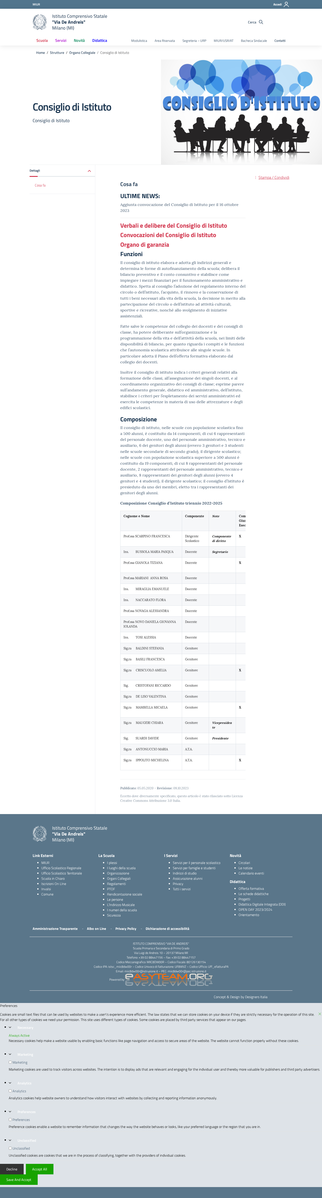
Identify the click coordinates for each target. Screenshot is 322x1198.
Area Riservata (165, 40)
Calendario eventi (251, 873)
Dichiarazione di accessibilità (167, 928)
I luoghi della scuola (121, 868)
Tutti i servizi (182, 889)
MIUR (45, 862)
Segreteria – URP (194, 40)
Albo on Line (96, 928)
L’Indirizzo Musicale (121, 904)
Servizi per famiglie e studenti (194, 868)
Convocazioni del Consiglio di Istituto (168, 234)
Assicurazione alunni (187, 878)
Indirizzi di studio (184, 873)
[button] (62, 171)
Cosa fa (40, 185)
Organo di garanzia (144, 244)
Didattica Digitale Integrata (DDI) (262, 904)
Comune (47, 894)
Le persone (115, 899)
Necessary (25, 1027)
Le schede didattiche (254, 893)
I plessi (112, 862)
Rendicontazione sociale (124, 894)
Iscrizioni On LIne (53, 883)
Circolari (244, 862)
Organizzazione (118, 873)
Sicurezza (114, 915)
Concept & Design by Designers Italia (240, 996)
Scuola (42, 40)
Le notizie (246, 868)
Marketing (25, 1054)
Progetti (244, 899)
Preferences (27, 1111)
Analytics (25, 1083)
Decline (11, 1169)
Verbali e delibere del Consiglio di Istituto (173, 225)
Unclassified (27, 1140)
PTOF (111, 889)
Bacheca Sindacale (254, 40)
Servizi (60, 40)
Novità (79, 40)
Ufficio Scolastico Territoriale (61, 873)
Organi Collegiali (119, 878)
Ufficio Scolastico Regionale (61, 868)
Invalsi (46, 889)
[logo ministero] (40, 22)
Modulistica (139, 40)
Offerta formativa (251, 888)
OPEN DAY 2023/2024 (255, 909)
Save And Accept (18, 1179)
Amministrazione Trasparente (55, 928)
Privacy (178, 883)
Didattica (99, 40)
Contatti (280, 40)
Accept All (39, 1169)
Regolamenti (116, 883)
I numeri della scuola (122, 910)
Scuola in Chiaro (53, 878)
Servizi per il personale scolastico (196, 862)
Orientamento (249, 914)
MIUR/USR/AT (224, 40)
